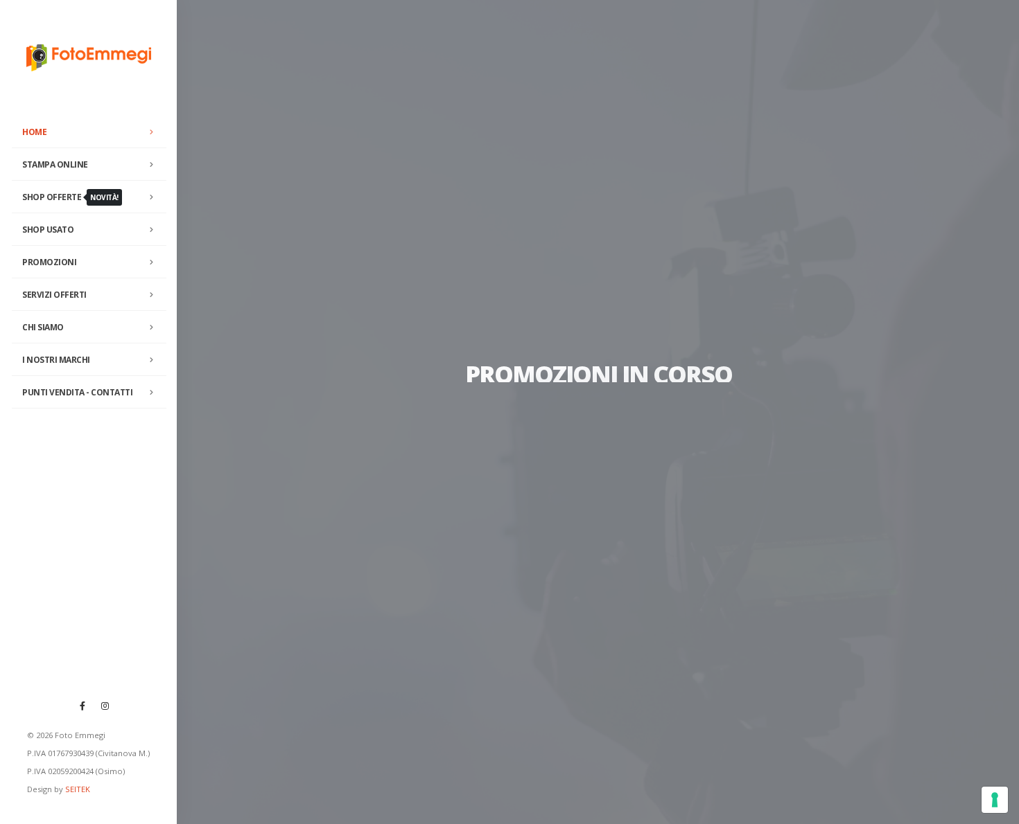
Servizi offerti (54, 295)
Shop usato (47, 229)
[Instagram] (105, 705)
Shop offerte (70, 197)
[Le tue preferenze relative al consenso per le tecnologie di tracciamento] (995, 800)
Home (34, 132)
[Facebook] (82, 705)
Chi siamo (43, 327)
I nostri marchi (56, 360)
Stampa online (55, 164)
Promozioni (49, 262)
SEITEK (77, 789)
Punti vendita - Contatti (77, 392)
